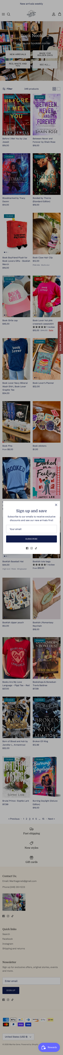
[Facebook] (27, 548)
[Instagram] (31, 548)
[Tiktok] (36, 548)
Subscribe (31, 539)
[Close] (56, 504)
